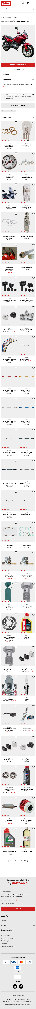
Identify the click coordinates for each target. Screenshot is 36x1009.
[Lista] (33, 117)
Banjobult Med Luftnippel (27, 236)
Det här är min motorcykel (18, 65)
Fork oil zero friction (27, 851)
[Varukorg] (34, 3)
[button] (33, 9)
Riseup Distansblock (27, 669)
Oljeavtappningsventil (26, 267)
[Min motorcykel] (22, 3)
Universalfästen (9, 699)
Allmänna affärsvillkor (7, 938)
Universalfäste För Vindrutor (9, 207)
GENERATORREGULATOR (9, 728)
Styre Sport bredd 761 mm (26, 359)
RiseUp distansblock (9, 759)
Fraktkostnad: (6, 1001)
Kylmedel (26, 637)
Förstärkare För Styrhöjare (9, 300)
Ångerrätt (4, 943)
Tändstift (27, 699)
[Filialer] (17, 3)
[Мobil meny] (2, 9)
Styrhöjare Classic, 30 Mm (26, 329)
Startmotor (9, 820)
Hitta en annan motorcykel (17, 69)
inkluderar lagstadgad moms (18, 999)
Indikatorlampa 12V (27, 207)
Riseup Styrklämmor (9, 329)
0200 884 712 (20, 883)
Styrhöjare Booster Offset (26, 300)
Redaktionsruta (5, 935)
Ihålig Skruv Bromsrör (26, 606)
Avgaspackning (9, 545)
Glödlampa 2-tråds (26, 145)
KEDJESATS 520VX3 (9, 575)
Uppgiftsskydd (5, 941)
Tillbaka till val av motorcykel (10, 17)
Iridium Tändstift (27, 728)
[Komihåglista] (28, 3)
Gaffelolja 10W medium (27, 789)
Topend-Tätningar (26, 545)
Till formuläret (9, 98)
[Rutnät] (30, 117)
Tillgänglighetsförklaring (8, 946)
